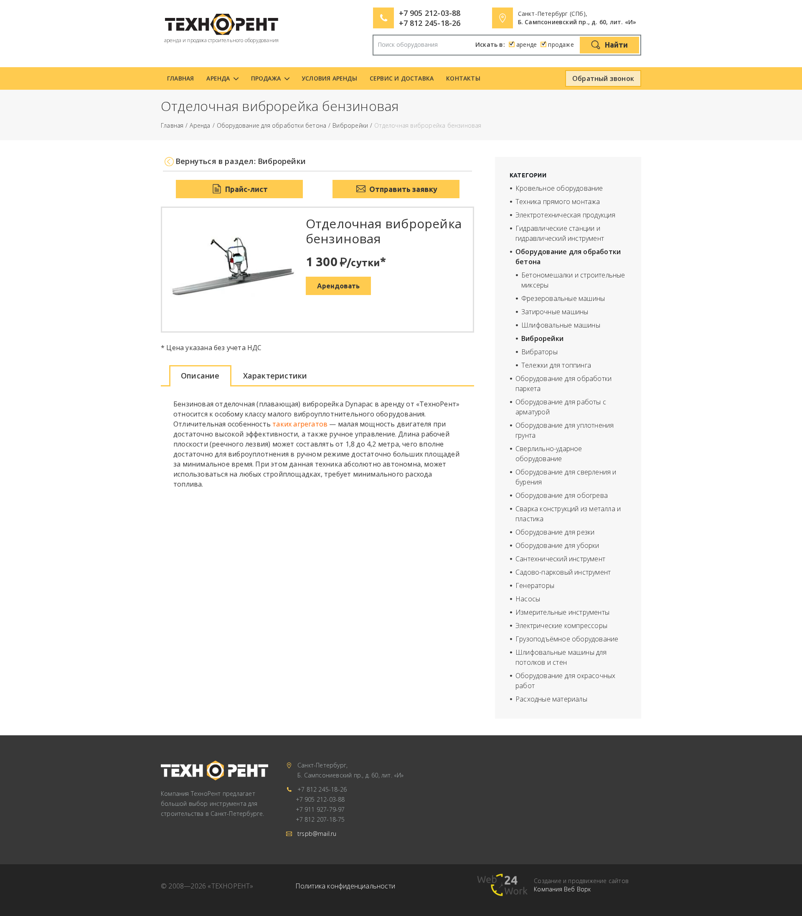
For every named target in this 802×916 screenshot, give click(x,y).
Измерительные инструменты (562, 612)
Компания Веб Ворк (562, 889)
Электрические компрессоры (561, 625)
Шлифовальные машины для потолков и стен (561, 657)
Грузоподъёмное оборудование (566, 638)
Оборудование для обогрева (561, 495)
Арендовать (338, 286)
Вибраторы (539, 351)
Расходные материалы (551, 699)
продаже (561, 44)
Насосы (527, 598)
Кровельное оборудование (559, 188)
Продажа (266, 78)
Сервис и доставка (402, 78)
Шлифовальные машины (560, 325)
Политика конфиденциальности (345, 886)
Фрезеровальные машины (563, 298)
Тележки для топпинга (556, 365)
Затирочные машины (554, 311)
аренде (526, 44)
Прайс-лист (245, 189)
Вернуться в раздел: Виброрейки (240, 161)
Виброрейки (350, 125)
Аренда (218, 78)
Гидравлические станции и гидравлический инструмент (559, 233)
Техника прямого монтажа (557, 201)
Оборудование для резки (554, 532)
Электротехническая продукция (565, 215)
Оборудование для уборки (557, 545)
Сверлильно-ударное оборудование (548, 453)
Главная (180, 78)
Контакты (463, 78)
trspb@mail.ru (317, 834)
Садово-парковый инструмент (563, 572)
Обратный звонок (603, 78)
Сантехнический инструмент (560, 558)
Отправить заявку (402, 189)
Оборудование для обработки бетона (272, 125)
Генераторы (534, 585)
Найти (615, 44)
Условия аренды (329, 78)
